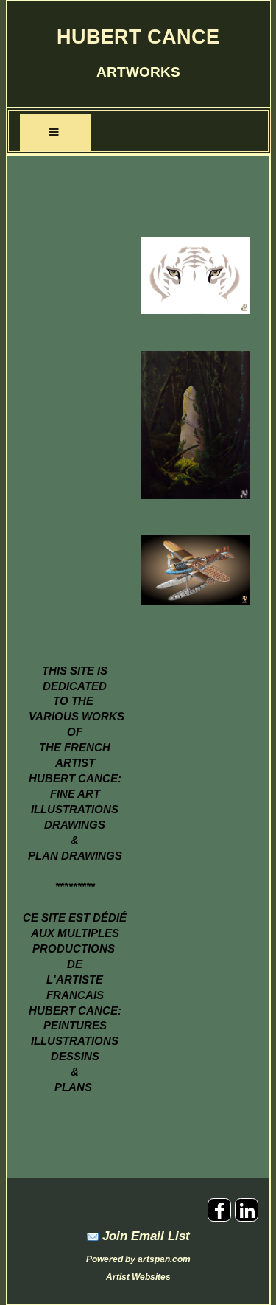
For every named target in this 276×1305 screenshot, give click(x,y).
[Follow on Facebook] (221, 1218)
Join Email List (146, 1236)
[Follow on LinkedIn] (246, 1218)
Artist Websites (138, 1277)
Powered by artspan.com (138, 1259)
